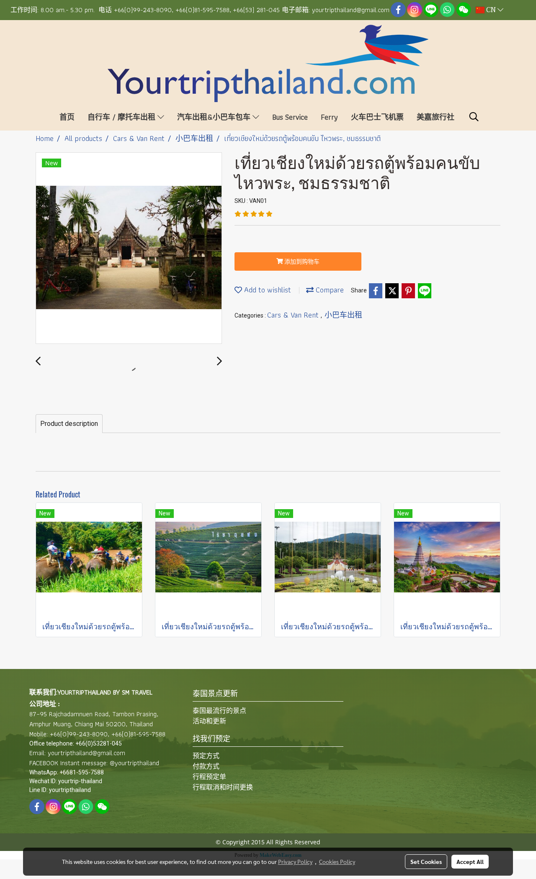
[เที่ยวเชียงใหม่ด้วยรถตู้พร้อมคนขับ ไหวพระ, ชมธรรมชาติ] (129, 248)
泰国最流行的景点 (219, 710)
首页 (67, 117)
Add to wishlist (266, 290)
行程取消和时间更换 (223, 787)
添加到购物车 (301, 261)
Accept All (470, 861)
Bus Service (290, 117)
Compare (329, 290)
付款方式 (206, 766)
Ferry (329, 117)
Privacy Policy (295, 861)
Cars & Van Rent (294, 315)
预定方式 (206, 756)
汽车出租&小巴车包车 (215, 117)
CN (490, 10)
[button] (474, 117)
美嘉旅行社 (435, 117)
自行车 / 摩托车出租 (122, 117)
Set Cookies (426, 861)
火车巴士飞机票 (377, 117)
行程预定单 (209, 776)
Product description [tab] (69, 424)
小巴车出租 (343, 315)
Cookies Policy (337, 861)
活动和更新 (209, 721)
